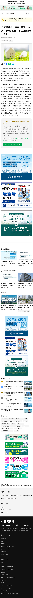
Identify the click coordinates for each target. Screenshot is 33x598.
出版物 (2, 507)
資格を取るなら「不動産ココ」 (8, 498)
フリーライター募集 (6, 588)
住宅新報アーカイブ (6, 510)
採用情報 (3, 543)
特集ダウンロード (5, 503)
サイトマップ (4, 562)
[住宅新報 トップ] (9, 13)
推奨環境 (3, 572)
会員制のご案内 (5, 575)
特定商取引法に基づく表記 (7, 546)
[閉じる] (30, 19)
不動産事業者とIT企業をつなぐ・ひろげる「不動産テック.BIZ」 (16, 495)
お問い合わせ (4, 559)
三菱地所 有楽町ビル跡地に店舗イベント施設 (25, 306)
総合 (6, 484)
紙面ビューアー (5, 512)
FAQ (2, 557)
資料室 (2, 583)
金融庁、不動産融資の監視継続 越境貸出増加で (8, 306)
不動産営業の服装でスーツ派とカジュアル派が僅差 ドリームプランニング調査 (8, 263)
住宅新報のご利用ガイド (7, 569)
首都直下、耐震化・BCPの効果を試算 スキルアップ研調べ (25, 263)
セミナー (3, 501)
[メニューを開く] (2, 13)
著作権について (5, 554)
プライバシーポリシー (6, 549)
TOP (2, 484)
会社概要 (3, 538)
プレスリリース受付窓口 (7, 585)
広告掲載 (3, 580)
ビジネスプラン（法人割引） (8, 577)
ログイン (28, 13)
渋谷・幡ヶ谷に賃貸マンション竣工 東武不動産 (25, 284)
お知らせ (3, 541)
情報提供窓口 (4, 591)
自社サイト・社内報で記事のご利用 (9, 593)
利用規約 (17, 138)
